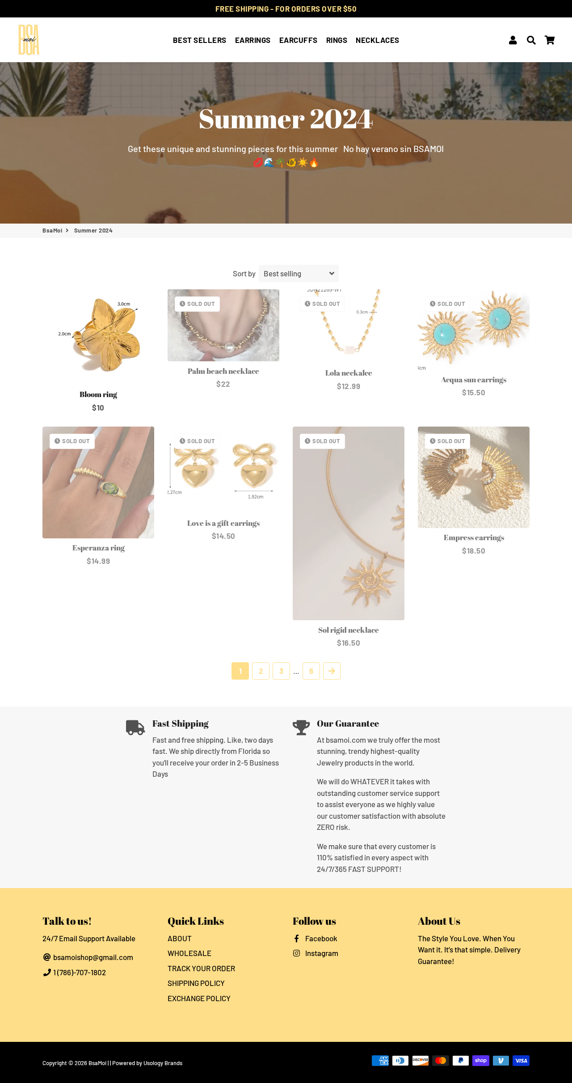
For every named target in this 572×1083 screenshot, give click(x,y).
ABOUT (180, 938)
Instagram (321, 952)
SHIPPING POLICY (196, 982)
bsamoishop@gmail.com (92, 956)
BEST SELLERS (200, 39)
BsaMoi (52, 230)
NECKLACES (378, 39)
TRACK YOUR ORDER (201, 968)
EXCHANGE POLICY (199, 998)
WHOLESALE (189, 952)
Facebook (320, 938)
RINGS (337, 39)
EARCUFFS (298, 39)
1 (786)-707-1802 (79, 972)
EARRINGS (253, 39)
